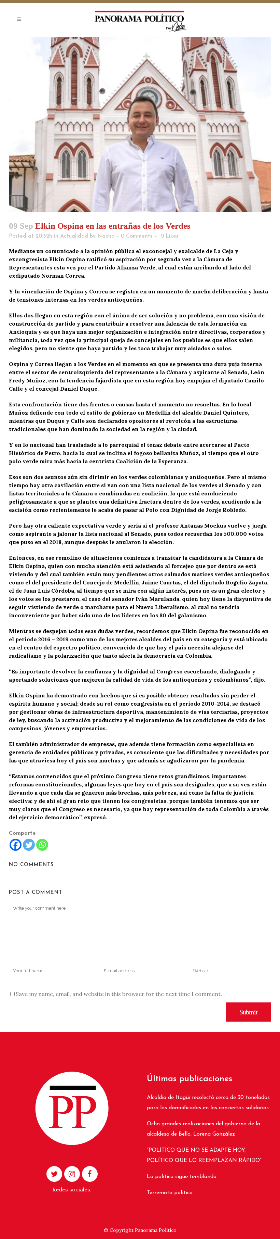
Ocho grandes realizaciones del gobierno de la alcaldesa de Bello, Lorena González (203, 1129)
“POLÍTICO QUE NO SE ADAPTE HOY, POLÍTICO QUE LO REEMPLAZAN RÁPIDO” (204, 1155)
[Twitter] (29, 845)
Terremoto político (170, 1193)
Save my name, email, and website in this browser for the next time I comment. (119, 993)
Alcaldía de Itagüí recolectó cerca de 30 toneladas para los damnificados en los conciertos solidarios (208, 1103)
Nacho (105, 236)
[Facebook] (16, 845)
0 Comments (136, 236)
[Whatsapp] (42, 845)
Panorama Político (156, 1230)
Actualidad (74, 236)
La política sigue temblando (181, 1176)
